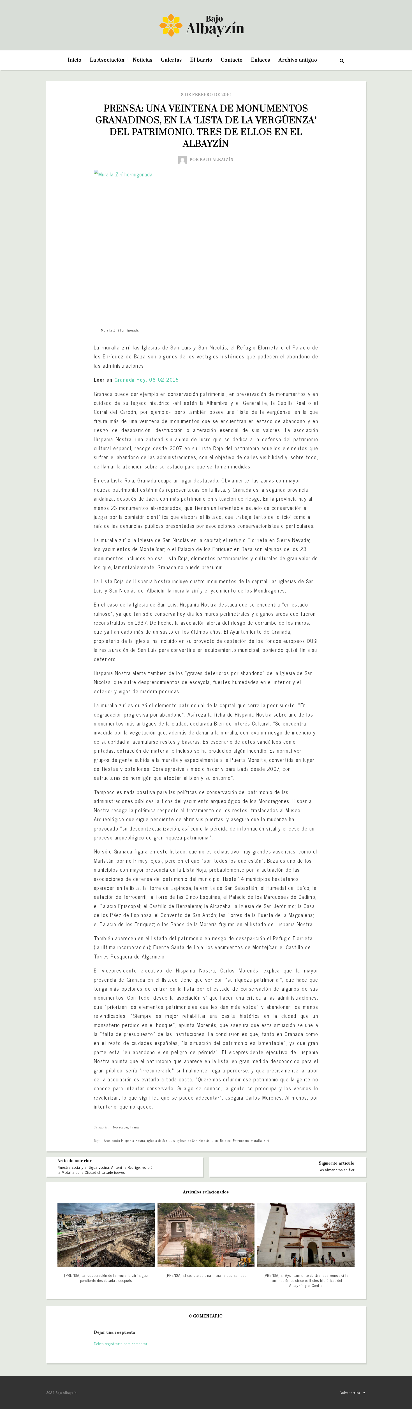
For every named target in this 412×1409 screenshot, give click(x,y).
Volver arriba (350, 1392)
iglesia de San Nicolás (193, 1140)
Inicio (75, 60)
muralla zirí (260, 1140)
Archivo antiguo (298, 60)
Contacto (232, 60)
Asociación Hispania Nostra (124, 1140)
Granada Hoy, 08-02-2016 (146, 379)
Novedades (120, 1127)
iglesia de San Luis (161, 1140)
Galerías (171, 60)
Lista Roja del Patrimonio (230, 1140)
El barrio (201, 60)
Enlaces (260, 60)
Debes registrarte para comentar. (121, 1344)
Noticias (142, 60)
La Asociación (107, 60)
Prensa (135, 1127)
